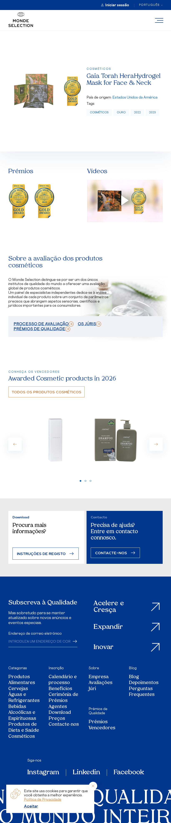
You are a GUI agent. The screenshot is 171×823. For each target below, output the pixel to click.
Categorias (17, 668)
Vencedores (102, 728)
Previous (15, 444)
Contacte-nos (64, 725)
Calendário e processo (63, 680)
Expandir (108, 627)
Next (156, 444)
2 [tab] (85, 481)
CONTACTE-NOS (111, 552)
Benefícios (60, 689)
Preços (57, 719)
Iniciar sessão (117, 5)
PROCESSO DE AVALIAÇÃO (41, 323)
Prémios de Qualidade (98, 711)
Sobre (94, 668)
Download (60, 713)
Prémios (98, 722)
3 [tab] (90, 481)
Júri (92, 689)
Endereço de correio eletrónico (35, 633)
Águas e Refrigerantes (24, 698)
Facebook (129, 772)
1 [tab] (80, 481)
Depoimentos (143, 683)
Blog (133, 668)
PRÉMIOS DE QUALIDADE (39, 328)
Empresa (99, 677)
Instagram (43, 772)
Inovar (103, 647)
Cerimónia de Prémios (63, 698)
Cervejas (18, 689)
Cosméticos (99, 112)
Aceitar (31, 806)
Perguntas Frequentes (142, 692)
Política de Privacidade (42, 799)
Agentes (58, 707)
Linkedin (86, 772)
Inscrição (56, 668)
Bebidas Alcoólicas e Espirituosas (22, 713)
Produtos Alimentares (21, 680)
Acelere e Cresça (109, 607)
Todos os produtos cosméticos (46, 391)
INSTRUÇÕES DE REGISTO (41, 553)
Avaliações (100, 683)
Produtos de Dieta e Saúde (23, 728)
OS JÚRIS (87, 323)
